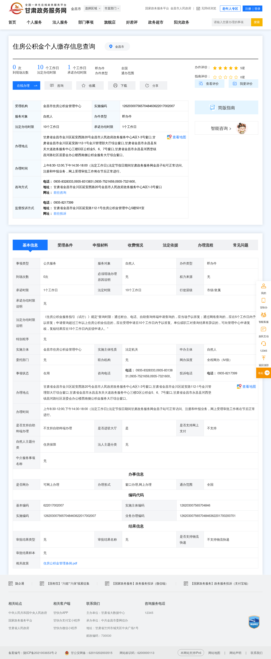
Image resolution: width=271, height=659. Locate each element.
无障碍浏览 (208, 8)
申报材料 (100, 245)
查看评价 (212, 83)
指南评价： (203, 76)
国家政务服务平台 (157, 8)
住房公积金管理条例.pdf (60, 563)
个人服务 (34, 22)
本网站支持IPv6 (191, 653)
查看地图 (179, 136)
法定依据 (170, 245)
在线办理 (23, 85)
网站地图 (214, 653)
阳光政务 (181, 22)
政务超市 (155, 22)
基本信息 (30, 245)
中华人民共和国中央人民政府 (27, 612)
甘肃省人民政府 (18, 628)
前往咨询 (59, 192)
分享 (155, 85)
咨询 (60, 85)
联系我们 (257, 653)
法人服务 (60, 22)
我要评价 (246, 83)
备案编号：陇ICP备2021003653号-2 (32, 653)
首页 (12, 22)
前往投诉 (59, 213)
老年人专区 (230, 8)
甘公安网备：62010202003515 (91, 653)
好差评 (132, 22)
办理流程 (205, 245)
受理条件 (65, 245)
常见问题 (240, 245)
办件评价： (203, 67)
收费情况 (135, 245)
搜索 (257, 22)
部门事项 (86, 22)
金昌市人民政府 (180, 8)
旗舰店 (110, 22)
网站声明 (235, 653)
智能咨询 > (221, 128)
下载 (124, 85)
